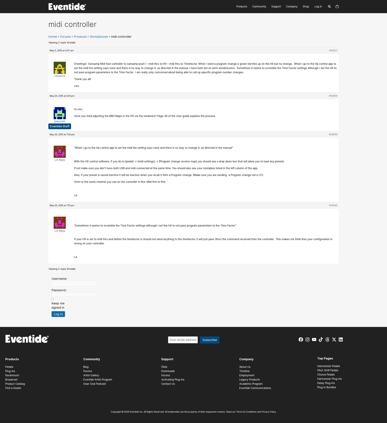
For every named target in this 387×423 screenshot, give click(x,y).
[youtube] (315, 339)
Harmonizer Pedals (328, 366)
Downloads (168, 371)
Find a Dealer (13, 388)
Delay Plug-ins (326, 383)
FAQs (164, 366)
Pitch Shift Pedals (327, 370)
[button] (329, 7)
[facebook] (301, 339)
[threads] (328, 339)
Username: (59, 278)
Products (241, 6)
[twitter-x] (335, 339)
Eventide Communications (255, 388)
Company (292, 6)
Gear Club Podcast (94, 383)
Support (276, 6)
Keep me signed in (58, 305)
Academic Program (251, 383)
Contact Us (168, 383)
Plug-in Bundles (326, 387)
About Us (244, 366)
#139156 (333, 95)
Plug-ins (10, 371)
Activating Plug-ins (172, 379)
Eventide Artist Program (97, 379)
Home (52, 36)
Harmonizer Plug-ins (329, 378)
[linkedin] (341, 339)
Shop (306, 6)
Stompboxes (99, 36)
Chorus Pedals (326, 374)
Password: (59, 290)
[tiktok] (321, 339)
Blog (86, 366)
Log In (318, 6)
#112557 (333, 50)
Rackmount (12, 375)
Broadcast (11, 379)
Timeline (244, 371)
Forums (65, 36)
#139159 (333, 134)
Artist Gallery (91, 375)
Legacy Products (249, 379)
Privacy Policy (269, 411)
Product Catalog (15, 383)
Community (259, 6)
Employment (246, 375)
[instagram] (308, 339)
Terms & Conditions (246, 411)
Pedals (9, 366)
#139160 (333, 205)
